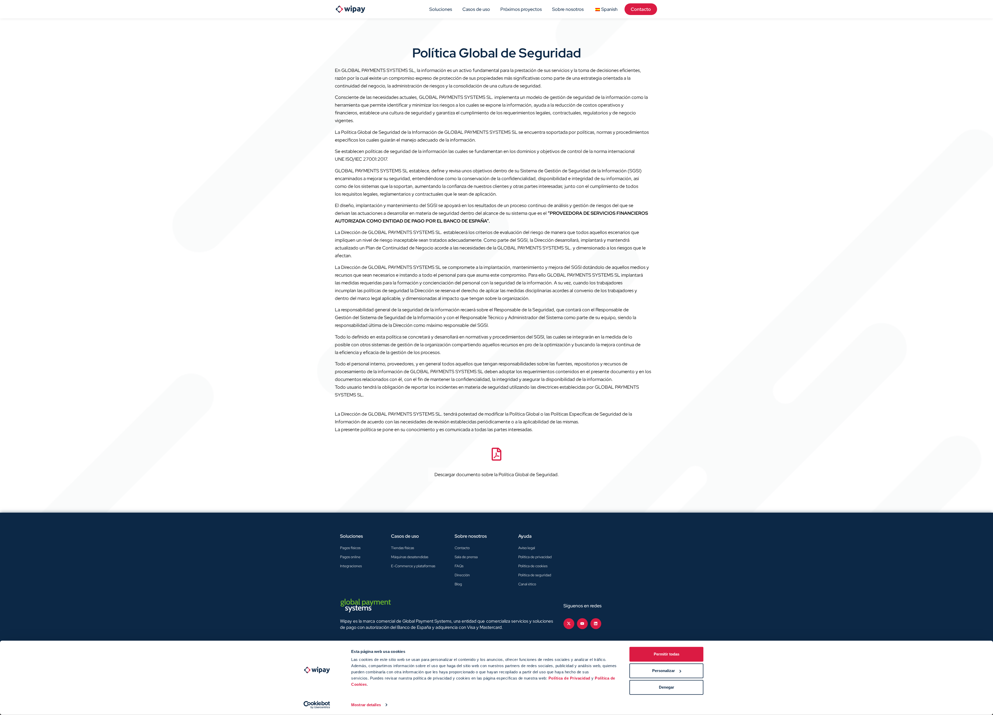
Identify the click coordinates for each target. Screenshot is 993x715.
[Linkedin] (595, 623)
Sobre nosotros (568, 9)
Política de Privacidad (569, 678)
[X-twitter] (568, 623)
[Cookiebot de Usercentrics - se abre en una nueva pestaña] (317, 705)
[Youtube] (582, 623)
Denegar (666, 687)
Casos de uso (476, 9)
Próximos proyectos (521, 9)
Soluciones (440, 9)
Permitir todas (666, 654)
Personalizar (663, 670)
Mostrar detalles (366, 705)
